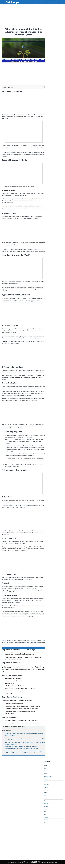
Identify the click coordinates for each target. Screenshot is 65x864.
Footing (45, 781)
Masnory (46, 789)
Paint (45, 798)
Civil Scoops (11, 2)
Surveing (46, 819)
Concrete (46, 770)
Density (45, 773)
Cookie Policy (36, 861)
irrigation (46, 787)
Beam (45, 765)
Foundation (46, 784)
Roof (45, 811)
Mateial (45, 792)
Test (45, 822)
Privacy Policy (25, 861)
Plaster (45, 800)
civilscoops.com (20, 862)
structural (46, 817)
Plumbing (46, 803)
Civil (45, 768)
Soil (45, 814)
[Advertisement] (23, 16)
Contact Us (31, 861)
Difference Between (48, 776)
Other (45, 795)
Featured (46, 779)
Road (45, 809)
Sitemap (40, 861)
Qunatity (46, 806)
